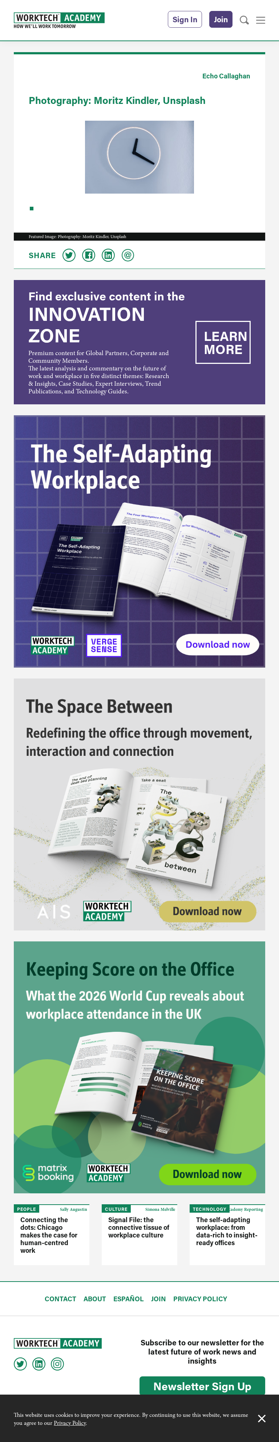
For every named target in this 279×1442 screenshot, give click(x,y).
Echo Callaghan (226, 75)
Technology (209, 1209)
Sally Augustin (73, 1209)
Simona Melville (160, 1209)
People (26, 1209)
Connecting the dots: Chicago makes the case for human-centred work (48, 1235)
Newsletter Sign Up (202, 1386)
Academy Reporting (244, 1209)
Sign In (185, 19)
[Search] (244, 20)
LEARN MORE (225, 342)
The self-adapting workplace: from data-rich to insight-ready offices (227, 1231)
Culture (116, 1209)
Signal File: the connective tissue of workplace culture (138, 1227)
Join (221, 19)
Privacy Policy (70, 1423)
